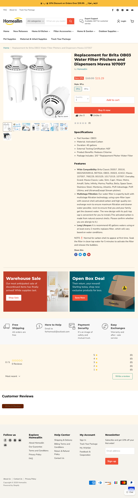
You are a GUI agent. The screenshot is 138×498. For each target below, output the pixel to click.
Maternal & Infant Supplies (33, 39)
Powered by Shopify (11, 485)
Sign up (111, 461)
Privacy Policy (35, 454)
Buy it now (104, 110)
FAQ (5, 10)
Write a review (122, 376)
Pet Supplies (9, 39)
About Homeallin (36, 442)
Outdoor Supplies (108, 31)
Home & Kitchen (40, 31)
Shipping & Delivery (63, 440)
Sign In (83, 440)
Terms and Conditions (38, 450)
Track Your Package (27, 10)
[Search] (70, 21)
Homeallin (82, 69)
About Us (13, 10)
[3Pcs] (78, 91)
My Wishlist (85, 447)
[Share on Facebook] (75, 254)
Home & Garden (85, 31)
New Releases (20, 31)
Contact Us (59, 458)
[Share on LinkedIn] (84, 254)
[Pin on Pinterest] (88, 254)
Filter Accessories (63, 31)
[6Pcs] (86, 91)
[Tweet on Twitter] (80, 254)
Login (123, 21)
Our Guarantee (35, 446)
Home (6, 31)
